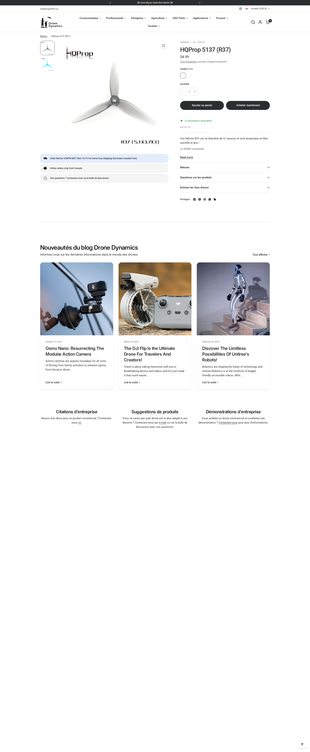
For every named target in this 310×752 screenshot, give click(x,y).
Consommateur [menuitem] (88, 18)
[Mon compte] (260, 22)
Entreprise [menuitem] (137, 18)
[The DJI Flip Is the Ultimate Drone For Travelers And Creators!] (155, 298)
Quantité (184, 84)
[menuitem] (50, 9)
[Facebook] (194, 199)
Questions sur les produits (196, 177)
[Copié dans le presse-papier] (215, 199)
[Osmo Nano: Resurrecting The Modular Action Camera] (76, 298)
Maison (43, 36)
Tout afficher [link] (260, 254)
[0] (267, 22)
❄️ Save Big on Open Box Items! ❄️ (155, 2)
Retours (184, 167)
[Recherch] (253, 22)
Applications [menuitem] (200, 18)
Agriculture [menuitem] (158, 18)
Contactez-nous (228, 422)
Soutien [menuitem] (152, 26)
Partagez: (185, 199)
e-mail (162, 422)
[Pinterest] (205, 199)
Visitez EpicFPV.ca (49, 9)
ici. (80, 422)
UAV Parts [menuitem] (179, 18)
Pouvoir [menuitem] (221, 18)
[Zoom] (163, 45)
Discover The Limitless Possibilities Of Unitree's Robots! (225, 354)
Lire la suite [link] (53, 382)
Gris (183, 75)
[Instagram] (240, 8)
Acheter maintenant (248, 105)
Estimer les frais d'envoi (194, 187)
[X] (200, 199)
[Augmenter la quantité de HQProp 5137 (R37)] (195, 91)
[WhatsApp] (210, 199)
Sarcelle (191, 75)
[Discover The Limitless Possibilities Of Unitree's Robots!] (233, 298)
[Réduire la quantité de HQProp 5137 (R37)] (183, 91)
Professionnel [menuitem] (114, 18)
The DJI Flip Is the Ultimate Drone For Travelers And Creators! (149, 354)
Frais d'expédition (188, 62)
